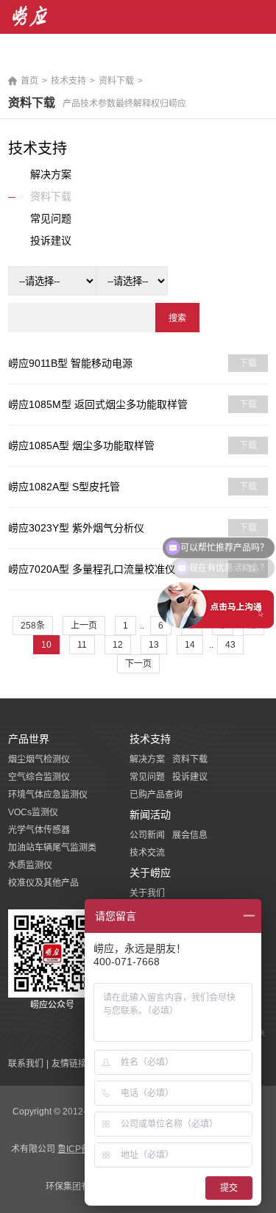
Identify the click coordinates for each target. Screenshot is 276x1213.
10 (46, 645)
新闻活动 (150, 814)
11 (82, 645)
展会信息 (190, 835)
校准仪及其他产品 (43, 883)
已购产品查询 (156, 795)
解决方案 (147, 759)
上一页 (84, 625)
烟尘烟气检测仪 (39, 759)
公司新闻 (147, 835)
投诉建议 (190, 777)
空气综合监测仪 (39, 777)
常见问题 (147, 777)
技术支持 (68, 81)
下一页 (138, 664)
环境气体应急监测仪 (48, 795)
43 (230, 645)
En (262, 59)
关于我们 (147, 893)
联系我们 (25, 1064)
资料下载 (116, 81)
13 (154, 645)
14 (190, 645)
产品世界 (28, 739)
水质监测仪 (30, 865)
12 (118, 645)
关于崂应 (150, 873)
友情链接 (69, 1064)
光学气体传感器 (39, 830)
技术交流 (147, 853)
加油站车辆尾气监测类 (52, 847)
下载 (248, 363)
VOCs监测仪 (33, 812)
